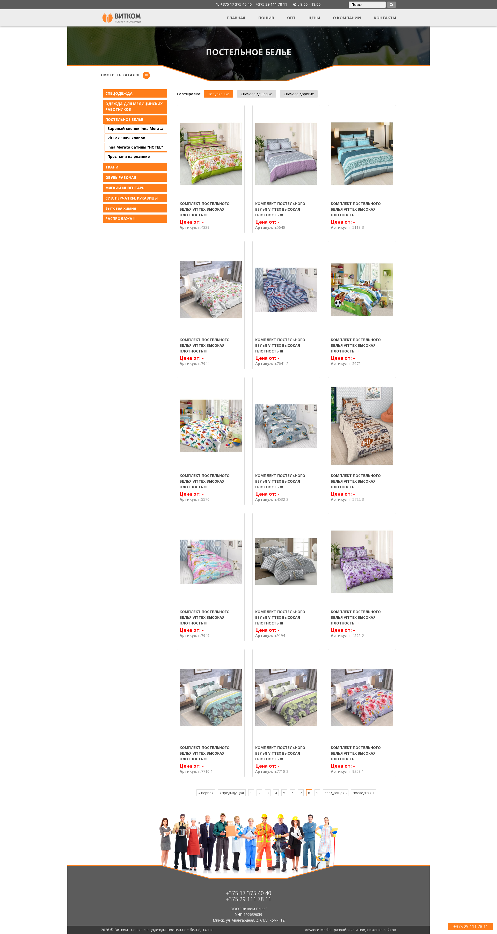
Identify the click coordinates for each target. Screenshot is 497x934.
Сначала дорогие (299, 93)
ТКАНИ (111, 167)
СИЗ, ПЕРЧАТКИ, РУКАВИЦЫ (131, 198)
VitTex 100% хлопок (126, 137)
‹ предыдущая (232, 792)
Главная (236, 17)
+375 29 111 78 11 (271, 4)
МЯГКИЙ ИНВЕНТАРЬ (124, 187)
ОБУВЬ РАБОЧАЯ (120, 177)
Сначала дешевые (256, 93)
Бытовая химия (120, 208)
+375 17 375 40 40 (236, 4)
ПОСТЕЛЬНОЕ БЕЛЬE (124, 119)
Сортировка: (189, 93)
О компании (347, 17)
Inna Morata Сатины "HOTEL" (135, 147)
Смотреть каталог (120, 74)
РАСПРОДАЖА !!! (120, 218)
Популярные (218, 93)
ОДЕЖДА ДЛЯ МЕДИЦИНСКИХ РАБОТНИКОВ (134, 106)
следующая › (336, 792)
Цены (314, 17)
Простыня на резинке (128, 156)
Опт (291, 17)
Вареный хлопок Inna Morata (135, 128)
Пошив (266, 17)
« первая (206, 792)
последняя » (363, 792)
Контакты (385, 17)
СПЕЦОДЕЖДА (119, 93)
